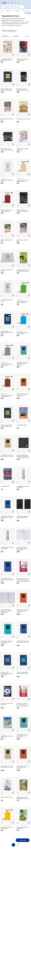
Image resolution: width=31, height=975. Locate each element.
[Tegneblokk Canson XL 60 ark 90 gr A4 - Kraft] (7, 442)
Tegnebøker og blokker (17, 10)
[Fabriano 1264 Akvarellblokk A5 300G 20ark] (7, 318)
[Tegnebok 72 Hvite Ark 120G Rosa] (23, 136)
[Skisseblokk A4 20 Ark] (7, 784)
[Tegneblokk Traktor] (23, 412)
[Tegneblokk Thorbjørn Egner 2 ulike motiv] (7, 46)
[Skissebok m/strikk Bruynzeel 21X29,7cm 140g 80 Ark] (23, 534)
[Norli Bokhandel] (4, 2)
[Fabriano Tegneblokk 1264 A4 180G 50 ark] (7, 412)
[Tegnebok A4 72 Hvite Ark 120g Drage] (23, 46)
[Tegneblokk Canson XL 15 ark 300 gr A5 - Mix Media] (7, 503)
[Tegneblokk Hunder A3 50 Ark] (7, 257)
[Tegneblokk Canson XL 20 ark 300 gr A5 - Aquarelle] (23, 349)
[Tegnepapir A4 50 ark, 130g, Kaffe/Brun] (7, 381)
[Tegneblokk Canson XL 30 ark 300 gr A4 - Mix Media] (7, 566)
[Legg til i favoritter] (1, 55)
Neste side (23, 840)
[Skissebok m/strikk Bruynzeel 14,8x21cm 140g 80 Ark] (7, 597)
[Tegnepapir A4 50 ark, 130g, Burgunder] (7, 197)
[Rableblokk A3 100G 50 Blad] (23, 227)
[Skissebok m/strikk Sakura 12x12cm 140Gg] (7, 136)
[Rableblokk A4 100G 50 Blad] (7, 106)
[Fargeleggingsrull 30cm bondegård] (23, 473)
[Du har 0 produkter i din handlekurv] (18, 2)
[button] (11, 2)
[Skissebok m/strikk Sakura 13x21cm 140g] (23, 76)
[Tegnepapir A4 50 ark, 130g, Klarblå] (23, 318)
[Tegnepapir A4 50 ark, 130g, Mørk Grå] (7, 349)
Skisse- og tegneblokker (25, 10)
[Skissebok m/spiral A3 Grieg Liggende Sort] (23, 503)
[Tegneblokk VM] (7, 473)
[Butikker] (8, 2)
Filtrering (6, 36)
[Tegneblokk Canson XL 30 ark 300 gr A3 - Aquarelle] (23, 722)
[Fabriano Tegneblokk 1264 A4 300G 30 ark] (23, 659)
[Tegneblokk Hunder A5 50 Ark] (7, 287)
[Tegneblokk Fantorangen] (23, 106)
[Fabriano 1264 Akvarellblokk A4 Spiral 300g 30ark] (7, 659)
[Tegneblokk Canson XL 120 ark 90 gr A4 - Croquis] (23, 597)
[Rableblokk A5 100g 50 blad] (7, 227)
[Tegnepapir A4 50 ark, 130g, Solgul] (7, 814)
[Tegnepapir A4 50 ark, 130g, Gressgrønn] (23, 287)
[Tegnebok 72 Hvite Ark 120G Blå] (7, 690)
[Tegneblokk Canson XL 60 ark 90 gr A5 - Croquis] (23, 381)
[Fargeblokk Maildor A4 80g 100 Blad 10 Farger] (23, 257)
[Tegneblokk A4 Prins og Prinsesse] (7, 722)
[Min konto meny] (15, 2)
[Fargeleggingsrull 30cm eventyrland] (7, 534)
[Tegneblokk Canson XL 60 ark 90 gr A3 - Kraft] (7, 753)
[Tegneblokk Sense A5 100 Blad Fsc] (23, 814)
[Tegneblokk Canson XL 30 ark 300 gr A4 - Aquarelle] (7, 628)
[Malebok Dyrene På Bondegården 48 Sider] (23, 784)
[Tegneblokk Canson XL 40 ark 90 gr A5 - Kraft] (23, 628)
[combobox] (12, 6)
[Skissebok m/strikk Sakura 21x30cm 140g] (23, 197)
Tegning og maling (8, 10)
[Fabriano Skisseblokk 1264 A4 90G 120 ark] (7, 76)
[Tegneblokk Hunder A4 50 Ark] (7, 166)
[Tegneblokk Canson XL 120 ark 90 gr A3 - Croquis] (23, 753)
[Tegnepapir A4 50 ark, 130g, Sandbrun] (23, 166)
